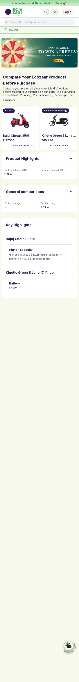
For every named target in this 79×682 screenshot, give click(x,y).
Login (67, 12)
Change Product (20, 145)
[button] (70, 647)
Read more (9, 100)
